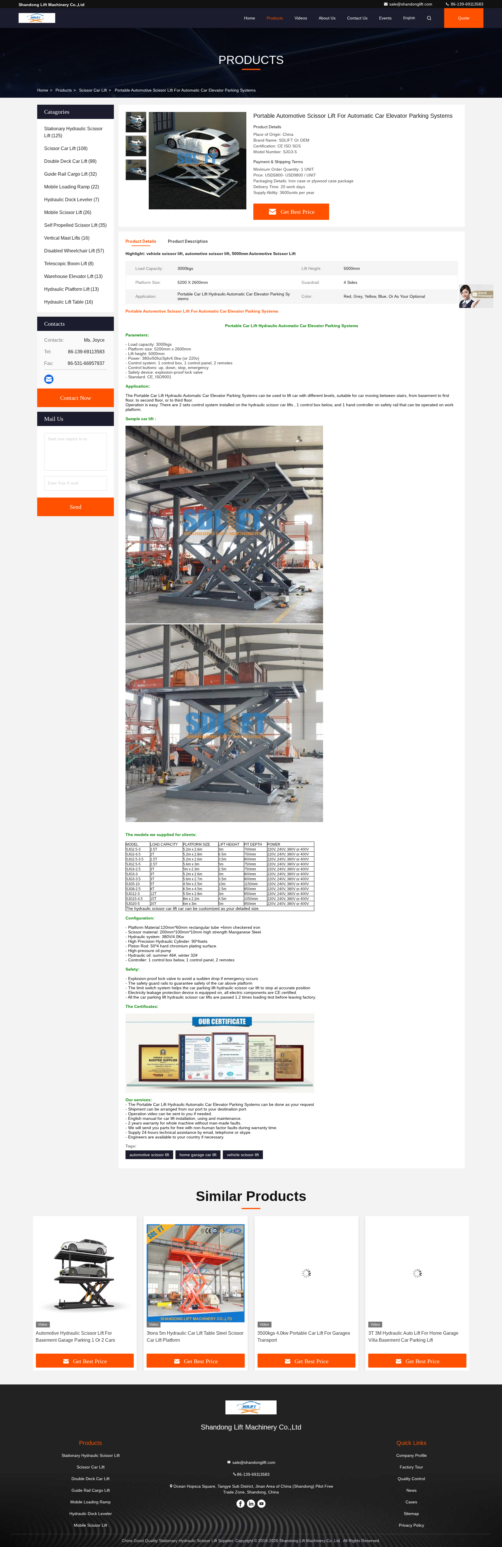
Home (249, 18)
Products (275, 18)
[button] (43, 1287)
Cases (411, 1502)
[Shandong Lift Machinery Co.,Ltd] (37, 18)
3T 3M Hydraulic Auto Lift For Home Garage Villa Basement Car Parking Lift (413, 1337)
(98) (70, 161)
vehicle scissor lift (243, 1154)
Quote (463, 18)
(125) (73, 132)
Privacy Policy (411, 1525)
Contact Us (357, 18)
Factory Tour (411, 1467)
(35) (75, 225)
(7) (71, 199)
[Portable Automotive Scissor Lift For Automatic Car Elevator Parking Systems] (197, 160)
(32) (70, 174)
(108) (65, 148)
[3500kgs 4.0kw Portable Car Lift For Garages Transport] (306, 1273)
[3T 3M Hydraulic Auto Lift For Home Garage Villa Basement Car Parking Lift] (417, 1273)
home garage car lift (198, 1154)
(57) (74, 250)
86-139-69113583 (466, 4)
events (385, 18)
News (411, 1490)
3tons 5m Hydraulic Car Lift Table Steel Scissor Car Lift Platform (195, 1337)
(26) (67, 212)
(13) (73, 276)
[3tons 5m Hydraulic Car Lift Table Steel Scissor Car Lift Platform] (196, 1273)
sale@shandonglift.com (411, 4)
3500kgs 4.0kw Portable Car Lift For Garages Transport (303, 1337)
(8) (69, 263)
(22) (71, 186)
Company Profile (411, 1455)
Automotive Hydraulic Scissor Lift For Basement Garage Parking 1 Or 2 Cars (75, 1337)
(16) (66, 238)
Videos (301, 18)
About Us (327, 18)
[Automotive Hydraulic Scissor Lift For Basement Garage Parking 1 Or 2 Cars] (85, 1273)
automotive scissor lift (149, 1154)
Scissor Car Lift (93, 90)
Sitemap (411, 1513)
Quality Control (411, 1478)
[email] (49, 379)
